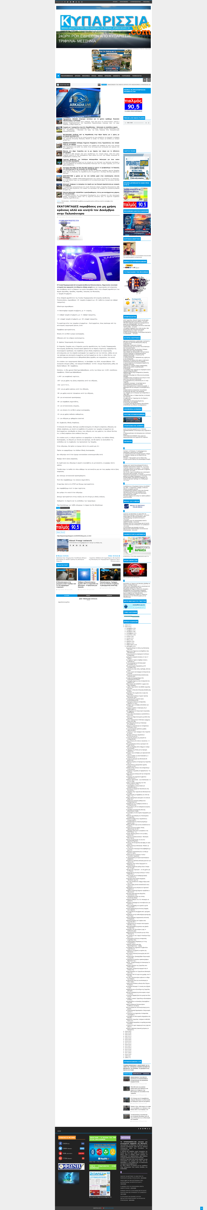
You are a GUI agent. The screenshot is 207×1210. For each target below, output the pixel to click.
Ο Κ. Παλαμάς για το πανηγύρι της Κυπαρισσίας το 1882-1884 (136, 393)
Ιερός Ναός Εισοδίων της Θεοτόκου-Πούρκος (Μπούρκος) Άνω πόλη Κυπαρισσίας (135, 350)
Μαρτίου (128, 643)
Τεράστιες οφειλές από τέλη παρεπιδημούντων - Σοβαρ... (134, 945)
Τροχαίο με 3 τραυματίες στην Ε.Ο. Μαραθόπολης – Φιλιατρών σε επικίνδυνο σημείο (90, 127)
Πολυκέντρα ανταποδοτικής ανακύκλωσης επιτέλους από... (137, 675)
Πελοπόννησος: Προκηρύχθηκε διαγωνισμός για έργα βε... (138, 957)
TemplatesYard (109, 1208)
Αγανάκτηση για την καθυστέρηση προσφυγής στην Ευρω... (138, 915)
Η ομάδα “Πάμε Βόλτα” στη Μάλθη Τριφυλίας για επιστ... (138, 687)
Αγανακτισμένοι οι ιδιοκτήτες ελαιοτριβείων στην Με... (137, 1002)
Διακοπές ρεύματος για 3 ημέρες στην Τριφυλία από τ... (136, 921)
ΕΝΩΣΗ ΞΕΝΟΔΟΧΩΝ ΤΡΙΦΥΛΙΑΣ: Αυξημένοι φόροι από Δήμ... (138, 720)
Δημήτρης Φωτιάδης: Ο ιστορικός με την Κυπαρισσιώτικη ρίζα (133, 355)
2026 (126, 625)
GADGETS (116, 75)
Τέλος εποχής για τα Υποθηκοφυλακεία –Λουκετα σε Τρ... (136, 876)
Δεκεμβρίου (129, 628)
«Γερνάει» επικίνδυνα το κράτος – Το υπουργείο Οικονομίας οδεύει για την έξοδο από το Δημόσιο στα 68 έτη (136, 469)
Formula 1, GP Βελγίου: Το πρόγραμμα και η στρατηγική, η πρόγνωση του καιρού (135, 451)
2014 (126, 1048)
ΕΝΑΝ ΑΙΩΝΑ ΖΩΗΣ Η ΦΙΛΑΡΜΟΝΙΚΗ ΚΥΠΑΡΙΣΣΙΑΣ (133, 367)
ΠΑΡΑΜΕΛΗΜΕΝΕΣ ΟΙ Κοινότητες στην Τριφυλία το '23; (137, 431)
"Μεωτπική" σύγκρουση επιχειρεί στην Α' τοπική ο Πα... (137, 969)
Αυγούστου (129, 635)
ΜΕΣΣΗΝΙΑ (146, 1)
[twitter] (67, 2)
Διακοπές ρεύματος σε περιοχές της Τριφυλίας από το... (138, 762)
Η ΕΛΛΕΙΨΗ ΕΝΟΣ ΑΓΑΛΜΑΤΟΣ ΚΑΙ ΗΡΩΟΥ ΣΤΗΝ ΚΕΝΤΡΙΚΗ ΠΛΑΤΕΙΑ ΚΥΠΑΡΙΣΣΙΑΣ (136, 378)
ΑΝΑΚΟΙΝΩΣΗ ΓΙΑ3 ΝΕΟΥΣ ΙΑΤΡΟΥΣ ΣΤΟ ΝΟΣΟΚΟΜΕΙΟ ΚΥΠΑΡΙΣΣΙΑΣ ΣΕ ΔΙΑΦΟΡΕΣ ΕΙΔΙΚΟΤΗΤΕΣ (86, 84)
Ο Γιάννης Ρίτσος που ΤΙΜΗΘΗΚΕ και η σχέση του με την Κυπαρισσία (136, 358)
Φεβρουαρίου (130, 644)
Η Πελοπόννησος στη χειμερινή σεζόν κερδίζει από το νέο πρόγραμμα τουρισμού (66, 584)
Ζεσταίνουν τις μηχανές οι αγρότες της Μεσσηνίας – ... (136, 951)
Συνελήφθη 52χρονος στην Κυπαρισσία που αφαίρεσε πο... (138, 681)
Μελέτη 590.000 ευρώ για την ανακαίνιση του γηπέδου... (138, 825)
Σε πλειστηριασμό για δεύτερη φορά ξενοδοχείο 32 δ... (135, 663)
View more (117, 565)
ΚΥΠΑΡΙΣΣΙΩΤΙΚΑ (136, 1)
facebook (109, 595)
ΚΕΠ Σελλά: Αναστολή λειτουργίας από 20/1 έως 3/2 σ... (137, 954)
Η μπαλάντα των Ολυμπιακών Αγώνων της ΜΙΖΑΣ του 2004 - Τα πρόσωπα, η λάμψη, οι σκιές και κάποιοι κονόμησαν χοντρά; (136, 487)
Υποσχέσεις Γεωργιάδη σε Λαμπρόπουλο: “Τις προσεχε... (138, 771)
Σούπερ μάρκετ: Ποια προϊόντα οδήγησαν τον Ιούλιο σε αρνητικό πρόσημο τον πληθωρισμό (135, 478)
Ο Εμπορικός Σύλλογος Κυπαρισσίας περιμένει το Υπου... (136, 702)
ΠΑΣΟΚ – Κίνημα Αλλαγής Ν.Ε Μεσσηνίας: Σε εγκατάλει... (138, 963)
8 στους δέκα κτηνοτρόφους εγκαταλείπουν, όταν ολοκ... (138, 714)
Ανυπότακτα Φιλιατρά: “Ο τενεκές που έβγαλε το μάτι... (138, 987)
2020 (126, 1038)
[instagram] (82, 2)
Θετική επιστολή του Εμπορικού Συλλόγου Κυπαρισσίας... (137, 654)
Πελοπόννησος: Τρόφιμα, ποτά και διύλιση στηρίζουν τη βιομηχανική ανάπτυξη (109, 583)
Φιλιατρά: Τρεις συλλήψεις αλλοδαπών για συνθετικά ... (137, 705)
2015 (126, 1046)
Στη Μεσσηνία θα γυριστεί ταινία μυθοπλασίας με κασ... (135, 699)
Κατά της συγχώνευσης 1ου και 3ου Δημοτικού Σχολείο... (135, 840)
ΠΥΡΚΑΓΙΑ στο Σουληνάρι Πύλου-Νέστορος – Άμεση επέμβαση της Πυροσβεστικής (135, 592)
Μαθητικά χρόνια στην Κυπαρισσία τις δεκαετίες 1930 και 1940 (136, 373)
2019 (126, 1039)
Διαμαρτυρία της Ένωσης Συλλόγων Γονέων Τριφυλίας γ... (138, 873)
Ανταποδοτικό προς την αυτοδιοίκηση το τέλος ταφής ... (137, 981)
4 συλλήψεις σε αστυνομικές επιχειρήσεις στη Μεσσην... (138, 1017)
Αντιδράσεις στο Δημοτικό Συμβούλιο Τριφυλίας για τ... (136, 777)
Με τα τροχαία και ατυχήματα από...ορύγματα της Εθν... (138, 912)
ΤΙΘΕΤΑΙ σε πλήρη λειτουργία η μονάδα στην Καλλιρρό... (138, 717)
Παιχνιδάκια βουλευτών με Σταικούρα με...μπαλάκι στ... (136, 723)
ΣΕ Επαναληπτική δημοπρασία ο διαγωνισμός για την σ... (138, 1011)
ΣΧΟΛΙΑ (146, 1073)
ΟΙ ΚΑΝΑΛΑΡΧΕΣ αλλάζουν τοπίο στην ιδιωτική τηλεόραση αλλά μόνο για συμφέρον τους (135, 491)
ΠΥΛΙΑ (94, 75)
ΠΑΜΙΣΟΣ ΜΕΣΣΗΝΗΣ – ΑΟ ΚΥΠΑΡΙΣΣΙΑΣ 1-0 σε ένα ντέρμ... (138, 780)
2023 (126, 1033)
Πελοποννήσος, (78, 217)
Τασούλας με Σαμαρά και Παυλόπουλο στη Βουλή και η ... (137, 789)
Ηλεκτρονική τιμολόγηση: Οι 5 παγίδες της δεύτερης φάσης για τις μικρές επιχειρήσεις (137, 475)
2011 (126, 1052)
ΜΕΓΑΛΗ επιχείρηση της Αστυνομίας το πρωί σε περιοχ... (138, 993)
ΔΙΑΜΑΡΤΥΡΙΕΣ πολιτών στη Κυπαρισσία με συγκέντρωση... (137, 768)
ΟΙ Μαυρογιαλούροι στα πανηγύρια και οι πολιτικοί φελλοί (137, 433)
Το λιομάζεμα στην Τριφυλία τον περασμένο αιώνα (136, 369)
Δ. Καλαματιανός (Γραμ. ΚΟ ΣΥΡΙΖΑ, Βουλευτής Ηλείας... (135, 897)
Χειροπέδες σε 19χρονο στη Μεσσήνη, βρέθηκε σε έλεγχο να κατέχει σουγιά (136, 584)
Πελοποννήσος (65, 201)
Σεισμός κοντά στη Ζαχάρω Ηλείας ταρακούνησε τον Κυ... (135, 828)
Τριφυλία (123, 84)
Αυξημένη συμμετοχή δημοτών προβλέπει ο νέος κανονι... (138, 891)
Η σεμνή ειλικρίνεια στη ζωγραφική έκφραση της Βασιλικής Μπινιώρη (136, 363)
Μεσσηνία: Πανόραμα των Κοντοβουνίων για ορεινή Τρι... (138, 903)
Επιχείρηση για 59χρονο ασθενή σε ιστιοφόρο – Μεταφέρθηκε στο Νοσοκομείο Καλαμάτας (136, 589)
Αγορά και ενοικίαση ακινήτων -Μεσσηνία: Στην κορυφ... (137, 837)
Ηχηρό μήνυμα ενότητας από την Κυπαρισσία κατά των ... (138, 774)
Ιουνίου (128, 638)
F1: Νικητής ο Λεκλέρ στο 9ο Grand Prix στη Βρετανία (134, 455)
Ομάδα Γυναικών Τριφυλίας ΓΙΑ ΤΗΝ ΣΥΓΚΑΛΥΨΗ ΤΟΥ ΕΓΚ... (136, 783)
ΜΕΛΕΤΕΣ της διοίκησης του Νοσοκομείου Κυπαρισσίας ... (137, 816)
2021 (126, 1036)
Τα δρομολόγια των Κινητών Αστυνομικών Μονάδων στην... (137, 924)
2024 (126, 1031)
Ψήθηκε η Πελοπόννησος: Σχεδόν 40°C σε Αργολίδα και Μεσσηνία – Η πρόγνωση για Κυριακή (88, 584)
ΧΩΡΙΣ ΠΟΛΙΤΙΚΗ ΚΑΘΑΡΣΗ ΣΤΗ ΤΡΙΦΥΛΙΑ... (135, 429)
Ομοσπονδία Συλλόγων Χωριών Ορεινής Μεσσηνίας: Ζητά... (137, 696)
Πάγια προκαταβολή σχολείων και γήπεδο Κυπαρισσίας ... (137, 927)
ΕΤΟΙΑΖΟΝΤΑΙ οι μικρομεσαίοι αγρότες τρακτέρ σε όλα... (136, 765)
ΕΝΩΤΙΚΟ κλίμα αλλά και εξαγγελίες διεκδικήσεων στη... (135, 894)
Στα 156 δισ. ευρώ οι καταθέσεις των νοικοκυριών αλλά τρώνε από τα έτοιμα (136, 472)
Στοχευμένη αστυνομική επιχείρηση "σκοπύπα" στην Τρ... (135, 879)
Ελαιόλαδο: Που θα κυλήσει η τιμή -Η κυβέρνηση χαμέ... (136, 930)
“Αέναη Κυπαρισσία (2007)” (130, 371)
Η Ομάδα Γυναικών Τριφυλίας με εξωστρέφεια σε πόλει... (138, 999)
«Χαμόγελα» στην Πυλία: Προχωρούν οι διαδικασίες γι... (136, 864)
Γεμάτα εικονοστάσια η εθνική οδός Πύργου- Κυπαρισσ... (138, 984)
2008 (126, 1057)
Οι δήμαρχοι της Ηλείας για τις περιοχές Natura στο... (136, 750)
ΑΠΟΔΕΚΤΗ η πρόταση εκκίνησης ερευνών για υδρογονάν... (138, 861)
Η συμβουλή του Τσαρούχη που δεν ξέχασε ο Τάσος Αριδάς (135, 398)
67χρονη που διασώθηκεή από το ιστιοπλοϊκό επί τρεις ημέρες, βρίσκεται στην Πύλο (136, 586)
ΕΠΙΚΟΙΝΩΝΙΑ (124, 1)
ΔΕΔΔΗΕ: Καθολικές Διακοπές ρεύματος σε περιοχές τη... (137, 1029)
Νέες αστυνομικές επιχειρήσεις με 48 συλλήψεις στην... (136, 666)
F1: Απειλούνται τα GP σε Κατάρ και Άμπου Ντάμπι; (136, 454)
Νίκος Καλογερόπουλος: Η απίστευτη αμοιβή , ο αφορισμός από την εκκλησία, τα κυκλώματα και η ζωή (136, 387)
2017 (126, 1043)
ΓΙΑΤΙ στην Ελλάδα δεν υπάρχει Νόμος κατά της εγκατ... (137, 882)
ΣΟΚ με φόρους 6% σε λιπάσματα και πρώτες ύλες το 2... (138, 807)
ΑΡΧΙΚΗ (115, 1)
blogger (66, 595)
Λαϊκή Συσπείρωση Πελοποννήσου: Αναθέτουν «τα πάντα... (135, 1005)
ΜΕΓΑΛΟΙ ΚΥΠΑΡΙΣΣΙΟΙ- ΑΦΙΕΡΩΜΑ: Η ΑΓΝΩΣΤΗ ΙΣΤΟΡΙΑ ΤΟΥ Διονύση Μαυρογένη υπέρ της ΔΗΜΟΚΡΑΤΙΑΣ (136, 342)
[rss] (79, 2)
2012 (126, 1051)
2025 (126, 626)
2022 (126, 1034)
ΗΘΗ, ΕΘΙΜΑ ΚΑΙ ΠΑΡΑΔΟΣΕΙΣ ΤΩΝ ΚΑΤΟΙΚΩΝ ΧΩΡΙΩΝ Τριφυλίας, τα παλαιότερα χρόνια (136, 352)
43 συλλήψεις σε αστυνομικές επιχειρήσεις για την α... (138, 813)
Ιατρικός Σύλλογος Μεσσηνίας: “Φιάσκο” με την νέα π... (137, 846)
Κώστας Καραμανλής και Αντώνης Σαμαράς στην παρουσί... (137, 909)
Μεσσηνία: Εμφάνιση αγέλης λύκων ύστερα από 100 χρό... (137, 867)
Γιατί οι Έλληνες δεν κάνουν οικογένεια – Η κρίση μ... (137, 741)
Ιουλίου (128, 636)
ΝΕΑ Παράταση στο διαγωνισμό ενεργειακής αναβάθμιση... (138, 711)
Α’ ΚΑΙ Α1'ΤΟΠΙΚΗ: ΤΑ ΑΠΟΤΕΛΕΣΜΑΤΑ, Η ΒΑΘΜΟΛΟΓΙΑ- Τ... (137, 756)
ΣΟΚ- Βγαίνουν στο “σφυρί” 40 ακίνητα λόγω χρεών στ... (138, 936)
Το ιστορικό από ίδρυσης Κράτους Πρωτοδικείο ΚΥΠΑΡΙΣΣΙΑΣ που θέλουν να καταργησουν (136, 404)
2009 (126, 1056)
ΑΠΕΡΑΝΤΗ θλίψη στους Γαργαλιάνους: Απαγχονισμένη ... (136, 819)
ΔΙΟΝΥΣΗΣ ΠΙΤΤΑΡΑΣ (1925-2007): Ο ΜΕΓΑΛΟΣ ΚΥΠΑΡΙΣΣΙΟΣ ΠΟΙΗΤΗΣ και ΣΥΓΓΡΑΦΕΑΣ (136, 360)
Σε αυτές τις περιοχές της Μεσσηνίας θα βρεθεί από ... (136, 759)
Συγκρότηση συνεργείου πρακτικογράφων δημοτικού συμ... (137, 960)
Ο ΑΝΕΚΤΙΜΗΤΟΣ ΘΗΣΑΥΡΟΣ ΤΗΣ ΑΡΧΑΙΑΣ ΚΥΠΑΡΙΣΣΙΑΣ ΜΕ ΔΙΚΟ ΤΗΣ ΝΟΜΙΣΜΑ (135, 390)
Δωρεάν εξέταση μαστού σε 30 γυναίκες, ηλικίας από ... (137, 834)
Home (58, 201)
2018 (126, 1041)
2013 (126, 1049)
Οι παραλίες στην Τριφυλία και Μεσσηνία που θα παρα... (138, 792)
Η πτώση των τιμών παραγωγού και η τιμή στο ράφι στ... (138, 1026)
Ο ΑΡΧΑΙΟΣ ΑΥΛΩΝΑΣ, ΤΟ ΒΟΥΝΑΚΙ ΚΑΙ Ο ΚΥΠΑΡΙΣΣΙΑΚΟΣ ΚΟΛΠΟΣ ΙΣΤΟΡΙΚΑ (134, 383)
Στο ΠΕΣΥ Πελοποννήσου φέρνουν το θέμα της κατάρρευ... (138, 978)
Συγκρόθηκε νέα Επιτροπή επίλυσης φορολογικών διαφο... (135, 810)
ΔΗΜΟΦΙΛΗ (137, 1073)
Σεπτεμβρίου (130, 633)
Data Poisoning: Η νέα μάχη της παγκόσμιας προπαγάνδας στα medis (134, 493)
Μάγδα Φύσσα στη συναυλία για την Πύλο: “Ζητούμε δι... (137, 933)
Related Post (62, 565)
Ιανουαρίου (129, 646)
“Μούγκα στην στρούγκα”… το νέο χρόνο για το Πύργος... (138, 870)
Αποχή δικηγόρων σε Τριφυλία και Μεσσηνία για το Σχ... (138, 972)
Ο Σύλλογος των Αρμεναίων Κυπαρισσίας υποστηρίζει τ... (137, 1014)
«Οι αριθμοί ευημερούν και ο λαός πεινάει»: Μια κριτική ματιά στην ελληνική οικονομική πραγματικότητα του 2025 (136, 329)
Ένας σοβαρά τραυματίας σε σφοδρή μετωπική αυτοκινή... (138, 1023)
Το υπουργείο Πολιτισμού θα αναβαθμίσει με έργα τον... (138, 849)
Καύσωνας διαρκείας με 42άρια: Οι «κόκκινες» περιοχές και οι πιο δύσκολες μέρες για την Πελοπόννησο (135, 596)
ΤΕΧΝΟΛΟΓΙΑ (137, 75)
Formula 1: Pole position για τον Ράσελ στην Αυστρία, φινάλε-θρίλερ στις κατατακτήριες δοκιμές (136, 458)
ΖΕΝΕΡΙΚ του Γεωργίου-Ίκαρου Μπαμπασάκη (135, 365)
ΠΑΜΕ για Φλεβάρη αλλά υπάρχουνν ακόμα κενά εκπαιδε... (137, 747)
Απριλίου (129, 641)
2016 (126, 1044)
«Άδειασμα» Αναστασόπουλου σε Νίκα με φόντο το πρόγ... (137, 852)
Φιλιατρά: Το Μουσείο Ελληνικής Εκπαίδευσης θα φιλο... (138, 690)
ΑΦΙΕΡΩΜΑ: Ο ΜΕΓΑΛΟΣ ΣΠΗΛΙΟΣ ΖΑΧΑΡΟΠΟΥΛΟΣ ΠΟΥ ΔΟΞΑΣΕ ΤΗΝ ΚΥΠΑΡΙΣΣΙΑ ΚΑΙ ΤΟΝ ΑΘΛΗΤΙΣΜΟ (136, 346)
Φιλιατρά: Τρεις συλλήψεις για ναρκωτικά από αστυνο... (138, 753)
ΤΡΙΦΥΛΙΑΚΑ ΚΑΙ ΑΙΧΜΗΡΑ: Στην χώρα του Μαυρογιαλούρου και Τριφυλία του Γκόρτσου (135, 436)
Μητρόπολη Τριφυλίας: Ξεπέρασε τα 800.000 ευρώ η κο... (138, 1020)
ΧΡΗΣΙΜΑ (108, 75)
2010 (126, 1054)
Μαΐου (128, 639)
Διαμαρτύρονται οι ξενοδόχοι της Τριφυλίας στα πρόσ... (138, 990)
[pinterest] (70, 2)
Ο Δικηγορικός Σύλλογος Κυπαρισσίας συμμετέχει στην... (136, 939)
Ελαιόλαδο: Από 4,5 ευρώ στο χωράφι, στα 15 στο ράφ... (138, 975)
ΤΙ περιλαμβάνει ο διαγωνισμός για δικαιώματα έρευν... (135, 786)
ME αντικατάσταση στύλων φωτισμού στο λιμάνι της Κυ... (137, 744)
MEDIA (100, 75)
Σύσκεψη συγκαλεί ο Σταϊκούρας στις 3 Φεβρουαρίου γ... (136, 708)
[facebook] (65, 2)
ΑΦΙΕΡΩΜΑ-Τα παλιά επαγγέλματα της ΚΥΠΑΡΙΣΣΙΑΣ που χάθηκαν (133, 401)
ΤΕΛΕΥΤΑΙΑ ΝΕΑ (128, 1074)
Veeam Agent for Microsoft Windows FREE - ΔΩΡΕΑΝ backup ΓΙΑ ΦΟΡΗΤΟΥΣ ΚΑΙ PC (134, 517)
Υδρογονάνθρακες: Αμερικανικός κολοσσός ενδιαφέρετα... (137, 918)
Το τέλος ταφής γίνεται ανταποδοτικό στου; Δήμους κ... (137, 885)
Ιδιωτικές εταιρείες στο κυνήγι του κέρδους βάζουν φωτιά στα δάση (136, 496)
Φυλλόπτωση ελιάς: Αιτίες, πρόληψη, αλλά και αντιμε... (138, 669)
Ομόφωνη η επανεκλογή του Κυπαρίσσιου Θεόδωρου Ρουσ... (137, 726)
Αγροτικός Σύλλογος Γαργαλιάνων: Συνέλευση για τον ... (135, 735)
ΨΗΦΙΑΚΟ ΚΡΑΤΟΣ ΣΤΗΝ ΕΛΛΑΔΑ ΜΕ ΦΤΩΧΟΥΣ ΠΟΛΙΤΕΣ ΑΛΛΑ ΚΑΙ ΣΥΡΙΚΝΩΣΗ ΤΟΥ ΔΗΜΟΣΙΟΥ (136, 524)
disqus (88, 595)
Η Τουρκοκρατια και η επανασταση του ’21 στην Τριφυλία (135, 381)
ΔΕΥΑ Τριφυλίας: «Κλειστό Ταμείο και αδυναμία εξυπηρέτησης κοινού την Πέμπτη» (135, 320)
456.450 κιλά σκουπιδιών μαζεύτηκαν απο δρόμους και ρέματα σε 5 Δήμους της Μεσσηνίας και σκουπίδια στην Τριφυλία (140, 1090)
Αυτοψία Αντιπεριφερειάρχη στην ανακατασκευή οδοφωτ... (135, 678)
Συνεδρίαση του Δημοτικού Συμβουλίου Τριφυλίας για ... (137, 948)
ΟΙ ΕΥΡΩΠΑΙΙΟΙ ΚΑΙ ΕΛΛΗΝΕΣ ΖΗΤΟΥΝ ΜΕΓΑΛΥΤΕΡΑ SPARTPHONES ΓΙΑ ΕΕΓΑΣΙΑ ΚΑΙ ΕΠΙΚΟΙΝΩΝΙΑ (135, 529)
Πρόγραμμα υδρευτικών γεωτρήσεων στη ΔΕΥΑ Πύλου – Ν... (137, 831)
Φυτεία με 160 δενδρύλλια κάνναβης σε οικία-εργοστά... (138, 843)
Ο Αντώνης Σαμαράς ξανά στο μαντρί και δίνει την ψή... (138, 996)
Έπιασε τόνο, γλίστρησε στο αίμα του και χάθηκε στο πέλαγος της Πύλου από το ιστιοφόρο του (141, 1108)
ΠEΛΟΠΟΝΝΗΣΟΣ (67, 75)
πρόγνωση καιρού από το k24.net (135, 312)
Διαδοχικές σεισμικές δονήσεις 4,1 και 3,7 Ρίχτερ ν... (137, 657)
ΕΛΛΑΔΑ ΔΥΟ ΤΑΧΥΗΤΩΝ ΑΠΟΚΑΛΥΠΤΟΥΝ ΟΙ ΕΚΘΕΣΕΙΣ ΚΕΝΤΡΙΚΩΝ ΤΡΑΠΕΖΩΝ (135, 465)
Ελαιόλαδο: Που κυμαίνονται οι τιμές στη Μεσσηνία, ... (137, 693)
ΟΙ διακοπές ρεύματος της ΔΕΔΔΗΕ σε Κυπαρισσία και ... (136, 738)
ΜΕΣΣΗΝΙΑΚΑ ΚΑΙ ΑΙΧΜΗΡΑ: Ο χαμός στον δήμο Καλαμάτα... (137, 684)
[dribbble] (76, 2)
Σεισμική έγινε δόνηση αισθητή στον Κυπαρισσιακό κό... (136, 801)
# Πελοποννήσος (65, 508)
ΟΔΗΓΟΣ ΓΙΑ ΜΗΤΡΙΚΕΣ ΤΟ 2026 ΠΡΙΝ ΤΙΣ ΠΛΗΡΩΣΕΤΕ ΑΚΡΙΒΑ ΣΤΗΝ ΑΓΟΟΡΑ (134, 514)
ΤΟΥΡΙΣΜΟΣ (126, 75)
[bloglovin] (73, 2)
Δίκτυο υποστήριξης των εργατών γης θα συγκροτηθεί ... (137, 906)
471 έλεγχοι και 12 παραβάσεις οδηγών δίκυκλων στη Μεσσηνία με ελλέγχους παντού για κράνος (140, 1100)
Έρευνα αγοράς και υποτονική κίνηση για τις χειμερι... (137, 1008)
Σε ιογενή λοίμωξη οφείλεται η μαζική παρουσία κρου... (136, 729)
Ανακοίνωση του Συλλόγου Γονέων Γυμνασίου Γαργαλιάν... (135, 855)
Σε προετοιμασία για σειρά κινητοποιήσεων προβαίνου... (137, 858)
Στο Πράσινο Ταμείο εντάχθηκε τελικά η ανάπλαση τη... (136, 660)
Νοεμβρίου (129, 630)
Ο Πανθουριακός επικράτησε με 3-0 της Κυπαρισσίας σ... (136, 942)
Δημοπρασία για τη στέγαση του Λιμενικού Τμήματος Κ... (137, 888)
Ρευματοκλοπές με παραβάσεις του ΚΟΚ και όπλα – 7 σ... (137, 795)
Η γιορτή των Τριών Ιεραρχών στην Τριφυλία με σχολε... (138, 732)
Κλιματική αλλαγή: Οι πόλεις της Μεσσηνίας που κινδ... (137, 648)
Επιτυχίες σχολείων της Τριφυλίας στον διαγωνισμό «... (136, 966)
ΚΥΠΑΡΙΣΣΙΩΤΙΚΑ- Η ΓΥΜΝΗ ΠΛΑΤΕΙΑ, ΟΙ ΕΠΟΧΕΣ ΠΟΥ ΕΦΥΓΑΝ (136, 396)
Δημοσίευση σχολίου (64, 602)
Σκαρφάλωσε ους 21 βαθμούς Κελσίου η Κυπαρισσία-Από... (137, 804)
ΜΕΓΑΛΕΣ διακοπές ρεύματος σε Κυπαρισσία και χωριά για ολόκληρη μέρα (136, 323)
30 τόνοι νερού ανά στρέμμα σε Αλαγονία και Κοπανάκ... (138, 672)
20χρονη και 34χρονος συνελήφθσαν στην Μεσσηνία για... (137, 651)
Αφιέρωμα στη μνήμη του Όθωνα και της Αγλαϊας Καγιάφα (136, 375)
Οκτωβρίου (129, 631)
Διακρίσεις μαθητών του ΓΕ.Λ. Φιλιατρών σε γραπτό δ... (137, 900)
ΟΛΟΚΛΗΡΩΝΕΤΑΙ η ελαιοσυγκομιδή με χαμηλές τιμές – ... (136, 822)
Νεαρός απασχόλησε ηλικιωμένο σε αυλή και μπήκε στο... (138, 798)
